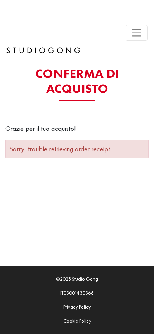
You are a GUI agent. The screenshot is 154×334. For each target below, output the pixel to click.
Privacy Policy (77, 307)
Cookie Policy (77, 321)
